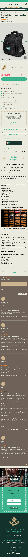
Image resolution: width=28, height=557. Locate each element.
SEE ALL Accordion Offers (6, 21)
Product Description (9, 148)
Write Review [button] (14, 283)
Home (7, 529)
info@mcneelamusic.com (15, 547)
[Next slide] (26, 41)
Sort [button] (2, 289)
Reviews (22, 148)
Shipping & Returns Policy (14, 531)
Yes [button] (11, 316)
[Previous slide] (2, 41)
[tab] (22, 294)
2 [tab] (2, 59)
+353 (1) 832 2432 (14, 546)
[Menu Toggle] (2, 4)
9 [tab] (10, 59)
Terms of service (14, 533)
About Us (13, 529)
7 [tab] (8, 59)
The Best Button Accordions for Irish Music (14, 228)
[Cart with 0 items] (26, 4)
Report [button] (14, 316)
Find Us (20, 529)
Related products (7, 151)
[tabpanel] (14, 41)
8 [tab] (9, 59)
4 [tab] (4, 59)
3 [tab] (3, 59)
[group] (14, 278)
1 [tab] (1, 59)
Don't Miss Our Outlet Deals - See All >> (14, 1)
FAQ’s (23, 151)
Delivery (17, 151)
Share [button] (17, 316)
